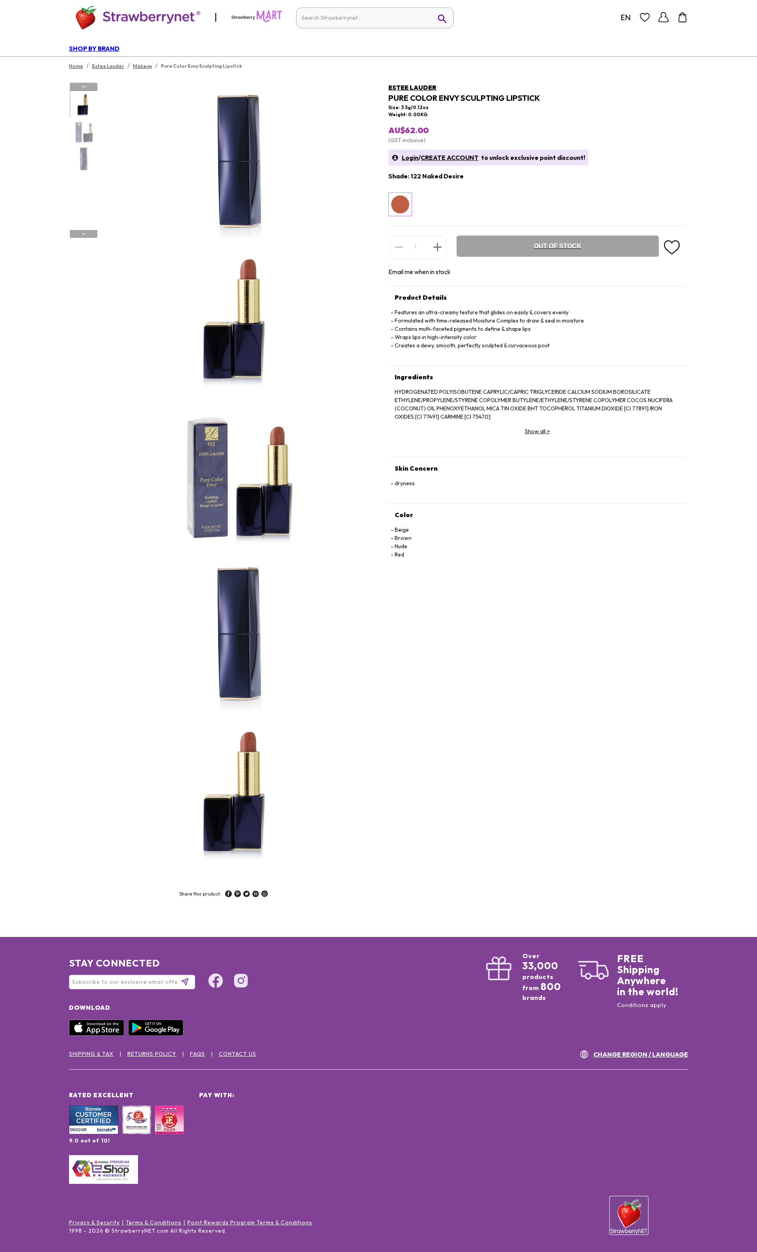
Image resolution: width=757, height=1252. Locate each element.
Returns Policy (151, 1053)
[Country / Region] (625, 17)
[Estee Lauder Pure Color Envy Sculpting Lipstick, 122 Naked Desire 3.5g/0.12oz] (400, 204)
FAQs (197, 1053)
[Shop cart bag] (682, 17)
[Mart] (256, 20)
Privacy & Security (94, 1222)
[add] (437, 247)
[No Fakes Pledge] (169, 1128)
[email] (255, 895)
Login (410, 157)
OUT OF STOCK (558, 246)
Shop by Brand (94, 48)
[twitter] (246, 895)
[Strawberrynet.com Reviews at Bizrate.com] (93, 1132)
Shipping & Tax (91, 1053)
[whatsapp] (264, 895)
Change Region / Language (640, 1054)
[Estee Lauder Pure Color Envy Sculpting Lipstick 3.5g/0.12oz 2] (83, 131)
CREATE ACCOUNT (450, 157)
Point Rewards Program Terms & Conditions (249, 1222)
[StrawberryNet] (134, 17)
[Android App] (157, 1033)
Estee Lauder (412, 87)
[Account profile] (663, 17)
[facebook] (228, 895)
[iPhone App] (98, 1033)
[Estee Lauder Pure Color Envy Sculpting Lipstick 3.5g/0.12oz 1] (83, 104)
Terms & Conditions (153, 1222)
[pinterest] (237, 895)
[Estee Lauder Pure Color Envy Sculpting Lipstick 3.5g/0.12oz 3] (83, 158)
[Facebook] (215, 982)
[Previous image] (83, 87)
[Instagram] (241, 982)
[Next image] (83, 234)
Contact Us (237, 1053)
